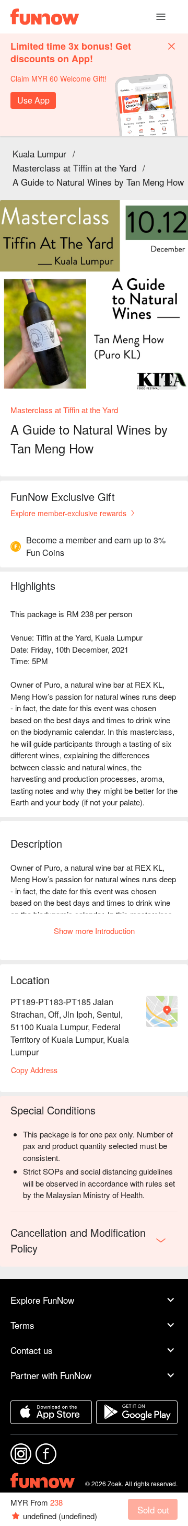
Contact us (31, 1350)
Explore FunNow (42, 1299)
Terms (22, 1324)
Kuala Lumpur (39, 153)
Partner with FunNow (50, 1375)
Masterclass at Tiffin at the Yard (74, 167)
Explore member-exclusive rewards (68, 513)
